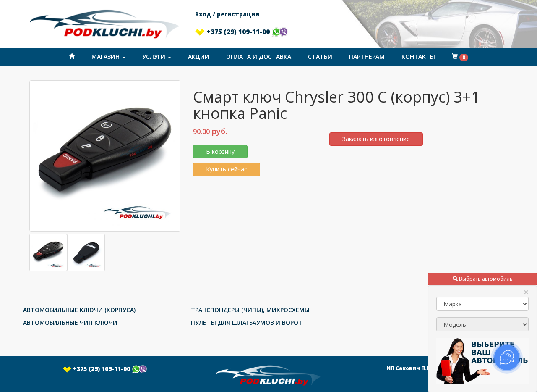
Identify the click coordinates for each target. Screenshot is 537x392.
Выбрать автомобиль (485, 278)
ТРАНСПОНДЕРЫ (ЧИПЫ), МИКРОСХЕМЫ (250, 310)
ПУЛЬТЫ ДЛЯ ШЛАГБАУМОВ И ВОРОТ (246, 322)
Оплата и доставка (258, 57)
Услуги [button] (154, 57)
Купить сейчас (226, 169)
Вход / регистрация (227, 14)
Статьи (320, 57)
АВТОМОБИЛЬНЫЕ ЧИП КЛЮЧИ (70, 322)
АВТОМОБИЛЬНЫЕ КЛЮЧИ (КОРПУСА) (79, 310)
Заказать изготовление (376, 139)
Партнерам (367, 57)
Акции (198, 57)
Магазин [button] (106, 57)
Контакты (418, 57)
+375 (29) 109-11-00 (238, 31)
